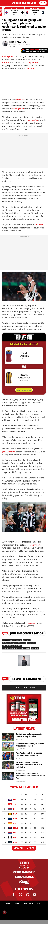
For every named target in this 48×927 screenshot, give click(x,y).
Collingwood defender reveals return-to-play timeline (29, 735)
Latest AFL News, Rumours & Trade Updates (16, 648)
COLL (15, 837)
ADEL (15, 823)
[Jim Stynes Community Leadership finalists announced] (8, 746)
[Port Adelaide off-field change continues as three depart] (8, 756)
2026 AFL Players (8, 640)
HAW (15, 814)
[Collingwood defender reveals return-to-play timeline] (8, 737)
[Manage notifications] (4, 912)
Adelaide (39, 224)
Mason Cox (32, 120)
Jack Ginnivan (8, 451)
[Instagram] (27, 895)
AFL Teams (26, 640)
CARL (15, 842)
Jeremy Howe (35, 544)
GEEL (15, 819)
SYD (15, 804)
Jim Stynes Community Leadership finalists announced (30, 744)
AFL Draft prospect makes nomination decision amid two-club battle (29, 764)
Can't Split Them (24, 390)
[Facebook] (13, 895)
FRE (14, 800)
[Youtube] (34, 895)
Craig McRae (32, 62)
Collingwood (8, 56)
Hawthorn (32, 68)
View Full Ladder (24, 848)
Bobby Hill (20, 99)
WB (14, 833)
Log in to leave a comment (24, 687)
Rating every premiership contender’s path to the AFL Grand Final (30, 775)
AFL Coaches (22, 643)
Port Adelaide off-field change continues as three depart (29, 754)
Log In (42, 3)
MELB (15, 828)
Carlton (5, 62)
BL (14, 809)
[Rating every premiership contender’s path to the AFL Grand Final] (8, 776)
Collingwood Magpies (9, 643)
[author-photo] (24, 666)
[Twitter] (20, 895)
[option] (14, 11)
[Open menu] (3, 3)
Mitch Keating (17, 41)
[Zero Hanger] (24, 3)
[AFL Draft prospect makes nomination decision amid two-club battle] (8, 765)
